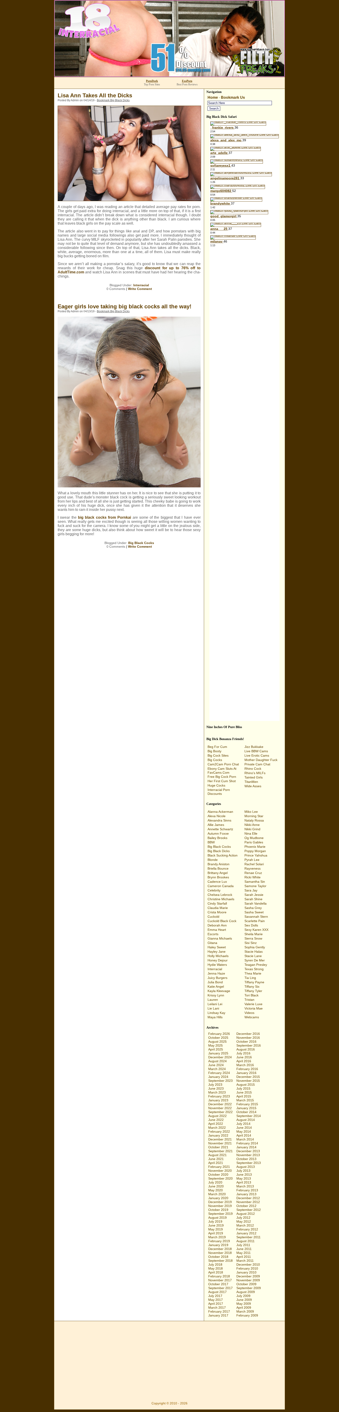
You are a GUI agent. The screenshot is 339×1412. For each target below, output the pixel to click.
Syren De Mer (254, 960)
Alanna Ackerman (220, 811)
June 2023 (216, 1088)
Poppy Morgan (255, 851)
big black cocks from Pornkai (104, 517)
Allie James (216, 825)
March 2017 (217, 1307)
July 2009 (243, 1296)
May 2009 (243, 1303)
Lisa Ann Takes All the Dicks (95, 95)
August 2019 (217, 1217)
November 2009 (248, 1280)
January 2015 (246, 1108)
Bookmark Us (233, 97)
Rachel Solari (254, 864)
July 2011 (243, 1245)
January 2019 (218, 1245)
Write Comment (140, 289)
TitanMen (251, 782)
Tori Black (251, 995)
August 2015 (245, 1084)
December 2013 (248, 1151)
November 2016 (248, 1037)
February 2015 (247, 1104)
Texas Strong (254, 969)
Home (213, 97)
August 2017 (217, 1292)
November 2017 (220, 1280)
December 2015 (248, 1077)
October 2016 (246, 1041)
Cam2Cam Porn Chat (223, 764)
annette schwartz (220, 829)
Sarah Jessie (253, 895)
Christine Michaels (221, 899)
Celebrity (214, 890)
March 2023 (217, 1092)
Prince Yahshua (255, 855)
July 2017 (215, 1296)
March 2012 (245, 1225)
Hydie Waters (217, 964)
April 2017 (215, 1303)
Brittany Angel (218, 873)
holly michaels (218, 956)
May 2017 (215, 1300)
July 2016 (243, 1053)
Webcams (251, 1017)
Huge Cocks (216, 785)
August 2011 (245, 1241)
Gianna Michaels (220, 938)
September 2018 (220, 1260)
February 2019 (219, 1241)
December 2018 (220, 1249)
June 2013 (244, 1174)
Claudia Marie (218, 908)
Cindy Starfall (217, 903)
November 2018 (220, 1253)
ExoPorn (187, 81)
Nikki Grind (252, 829)
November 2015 (248, 1080)
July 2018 (215, 1264)
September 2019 (220, 1213)
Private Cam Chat (257, 764)
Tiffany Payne (254, 982)
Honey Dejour (218, 960)
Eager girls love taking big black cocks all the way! (124, 306)
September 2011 (248, 1237)
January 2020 (218, 1198)
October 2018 (218, 1257)
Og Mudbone (254, 838)
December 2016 (248, 1034)
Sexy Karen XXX (256, 930)
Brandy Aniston (218, 864)
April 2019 (215, 1233)
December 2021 (220, 1139)
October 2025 (218, 1037)
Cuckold (213, 916)
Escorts (213, 934)
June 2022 (216, 1120)
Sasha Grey (253, 908)
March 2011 (245, 1260)
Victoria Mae (253, 1008)
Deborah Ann (217, 925)
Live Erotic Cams (256, 755)
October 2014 (246, 1112)
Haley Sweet (217, 947)
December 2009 (248, 1276)
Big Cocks (215, 760)
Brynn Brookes (218, 877)
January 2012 (246, 1233)
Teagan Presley (255, 964)
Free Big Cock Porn (222, 776)
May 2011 (243, 1253)
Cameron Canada (221, 886)
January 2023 (218, 1100)
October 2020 (218, 1174)
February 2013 (247, 1190)
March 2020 (217, 1194)
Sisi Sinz (250, 943)
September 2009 (248, 1288)
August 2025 (217, 1041)
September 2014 (248, 1116)
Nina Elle (250, 833)
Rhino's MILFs (254, 773)
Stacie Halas (253, 951)
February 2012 (247, 1229)
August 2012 (245, 1213)
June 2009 (244, 1300)
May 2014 (243, 1131)
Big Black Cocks (141, 543)
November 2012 (248, 1202)
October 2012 (246, 1206)
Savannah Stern (256, 916)
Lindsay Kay (216, 1013)
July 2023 (215, 1084)
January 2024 (218, 1077)
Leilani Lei (215, 1004)
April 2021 (215, 1163)
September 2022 (220, 1112)
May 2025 (215, 1045)
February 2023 (219, 1096)
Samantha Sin (254, 881)
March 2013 (245, 1186)
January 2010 (246, 1272)
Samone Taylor (255, 886)
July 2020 (215, 1182)
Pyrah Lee (251, 860)
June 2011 (244, 1249)
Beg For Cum (217, 747)
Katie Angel (216, 986)
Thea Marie (252, 973)
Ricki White (252, 877)
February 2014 (247, 1143)
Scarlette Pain (254, 921)
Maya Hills (215, 1017)
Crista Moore (217, 912)
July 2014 (243, 1124)
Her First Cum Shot (222, 781)
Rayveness (252, 868)
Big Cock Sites (218, 755)
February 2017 (219, 1311)
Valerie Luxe (253, 1004)
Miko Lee (251, 811)
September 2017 (220, 1288)
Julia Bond (215, 982)
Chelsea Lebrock (220, 895)
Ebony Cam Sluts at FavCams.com (222, 770)
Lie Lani (213, 1008)
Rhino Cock (252, 768)
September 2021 (220, 1151)
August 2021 (217, 1155)
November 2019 (220, 1206)
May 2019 (215, 1229)
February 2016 (247, 1069)
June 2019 (216, 1225)
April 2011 (243, 1257)
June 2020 (216, 1186)
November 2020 (220, 1170)
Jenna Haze (216, 973)
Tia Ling (250, 978)
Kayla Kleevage (219, 991)
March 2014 (245, 1139)
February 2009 (247, 1315)
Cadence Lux (217, 881)
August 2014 (245, 1120)
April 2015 (243, 1096)
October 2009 (246, 1284)
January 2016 (246, 1073)
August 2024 (217, 1061)
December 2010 (248, 1264)
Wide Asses (252, 786)
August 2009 (245, 1292)
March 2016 (245, 1065)
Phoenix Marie (254, 846)
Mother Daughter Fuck (260, 760)
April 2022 (215, 1124)
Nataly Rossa (254, 820)
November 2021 (220, 1143)
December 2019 (220, 1202)
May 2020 (215, 1190)
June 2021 (216, 1159)
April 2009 (243, 1307)
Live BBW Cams (256, 751)
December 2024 (220, 1057)
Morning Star (253, 816)
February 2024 (219, 1073)
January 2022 (218, 1135)
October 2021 (218, 1147)
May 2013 (243, 1178)
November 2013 (248, 1155)
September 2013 (248, 1163)
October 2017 (218, 1284)
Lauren (213, 999)
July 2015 (243, 1088)
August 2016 (245, 1049)
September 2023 (220, 1080)
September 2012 (248, 1210)
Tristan (249, 999)
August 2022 (217, 1116)
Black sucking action (223, 855)
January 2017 (218, 1315)
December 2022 (220, 1104)
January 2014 (246, 1147)
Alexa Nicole (217, 816)
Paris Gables (253, 842)
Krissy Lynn (216, 995)
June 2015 (244, 1092)
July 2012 (243, 1217)
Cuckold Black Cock (222, 921)
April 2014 (243, 1135)
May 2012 (243, 1221)
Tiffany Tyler (253, 991)
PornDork (152, 81)
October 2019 (218, 1210)
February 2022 (219, 1131)
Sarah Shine (253, 899)
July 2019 (215, 1221)
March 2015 (245, 1100)
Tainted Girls (253, 777)
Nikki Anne (252, 825)
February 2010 (247, 1268)
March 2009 (245, 1311)
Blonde (213, 860)
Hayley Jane (217, 951)
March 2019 (217, 1237)
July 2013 (243, 1170)
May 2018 (215, 1268)
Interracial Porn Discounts (219, 792)
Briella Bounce (218, 868)
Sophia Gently (254, 947)
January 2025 (218, 1053)
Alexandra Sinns (219, 820)
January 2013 (246, 1194)
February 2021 (219, 1167)
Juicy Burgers (217, 978)
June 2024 (216, 1065)
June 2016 (244, 1057)
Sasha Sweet (254, 912)
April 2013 (243, 1182)
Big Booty (214, 751)
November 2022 (220, 1108)
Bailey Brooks (217, 838)
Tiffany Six (251, 986)
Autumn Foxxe (218, 833)
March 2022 (217, 1127)
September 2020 (220, 1178)
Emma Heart (217, 930)
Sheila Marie (253, 934)
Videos (249, 1013)
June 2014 (244, 1127)
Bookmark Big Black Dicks (113, 100)
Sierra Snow (253, 938)
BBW (211, 842)
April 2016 (243, 1061)
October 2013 (246, 1159)
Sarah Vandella (255, 903)
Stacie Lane (253, 956)
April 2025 (215, 1049)
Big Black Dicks (219, 851)
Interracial (141, 285)
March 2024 (217, 1069)
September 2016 (248, 1045)
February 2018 (219, 1276)
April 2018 (215, 1272)
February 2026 (219, 1034)
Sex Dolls (251, 925)
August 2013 (245, 1167)
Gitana (212, 943)
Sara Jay (250, 890)
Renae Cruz (253, 873)
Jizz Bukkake (253, 747)
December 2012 (248, 1198)
